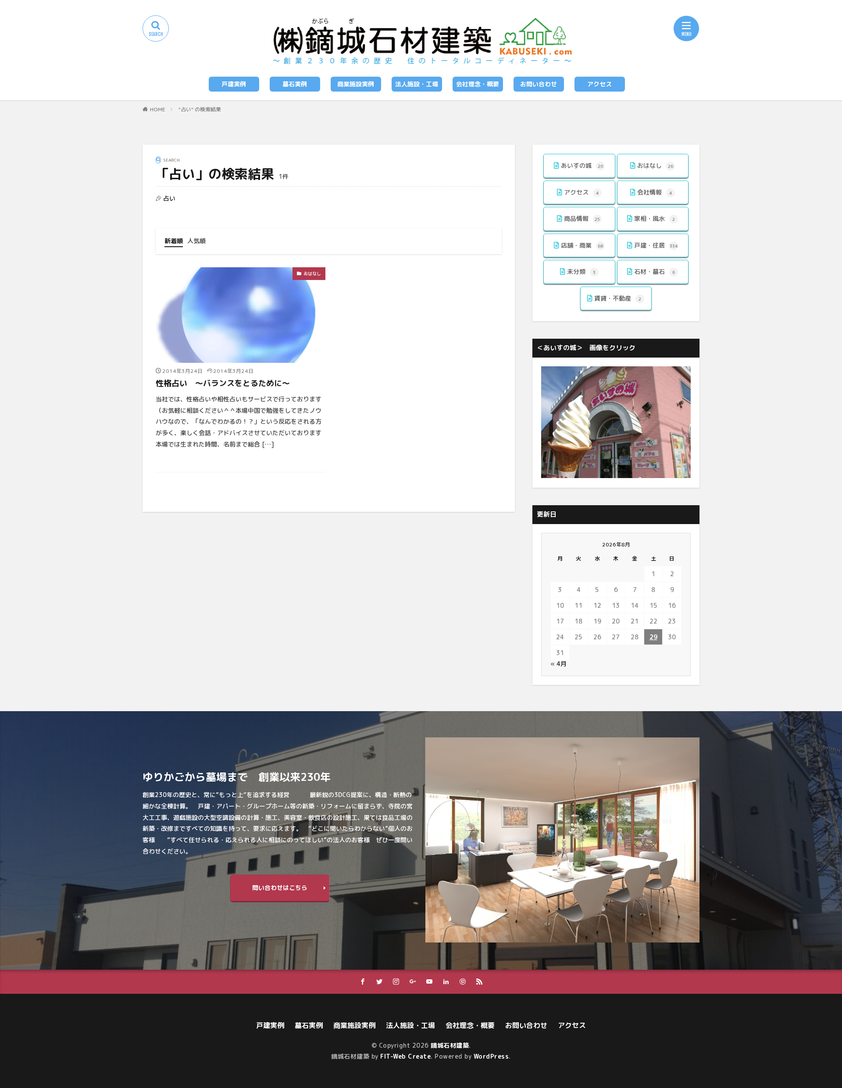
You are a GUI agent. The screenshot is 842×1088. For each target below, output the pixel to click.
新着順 (173, 241)
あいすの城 (582, 165)
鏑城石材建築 (450, 1045)
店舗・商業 (582, 245)
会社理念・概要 (477, 84)
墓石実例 (294, 84)
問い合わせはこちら (279, 887)
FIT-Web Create (405, 1056)
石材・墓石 (654, 271)
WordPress (491, 1056)
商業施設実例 (355, 84)
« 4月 (558, 663)
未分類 (581, 271)
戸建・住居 (656, 245)
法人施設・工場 (416, 84)
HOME (157, 109)
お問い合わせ (538, 84)
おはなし (312, 273)
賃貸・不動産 (617, 298)
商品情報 (582, 218)
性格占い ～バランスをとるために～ (223, 383)
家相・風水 (654, 218)
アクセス (599, 84)
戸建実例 (233, 84)
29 (653, 637)
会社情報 (654, 192)
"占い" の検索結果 (199, 109)
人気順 (196, 241)
